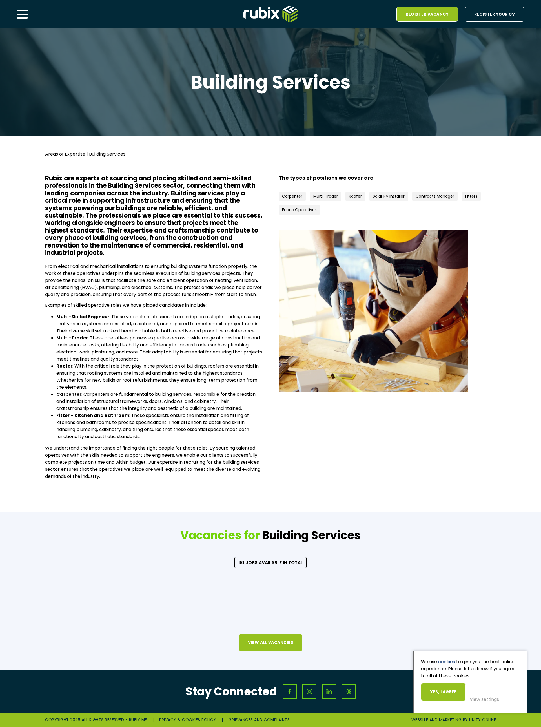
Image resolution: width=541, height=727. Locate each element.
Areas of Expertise (65, 154)
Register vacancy (427, 14)
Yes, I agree (443, 692)
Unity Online (482, 719)
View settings (484, 699)
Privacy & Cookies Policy (187, 719)
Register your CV (494, 14)
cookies (446, 662)
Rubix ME (270, 14)
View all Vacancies (270, 642)
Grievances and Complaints (259, 719)
